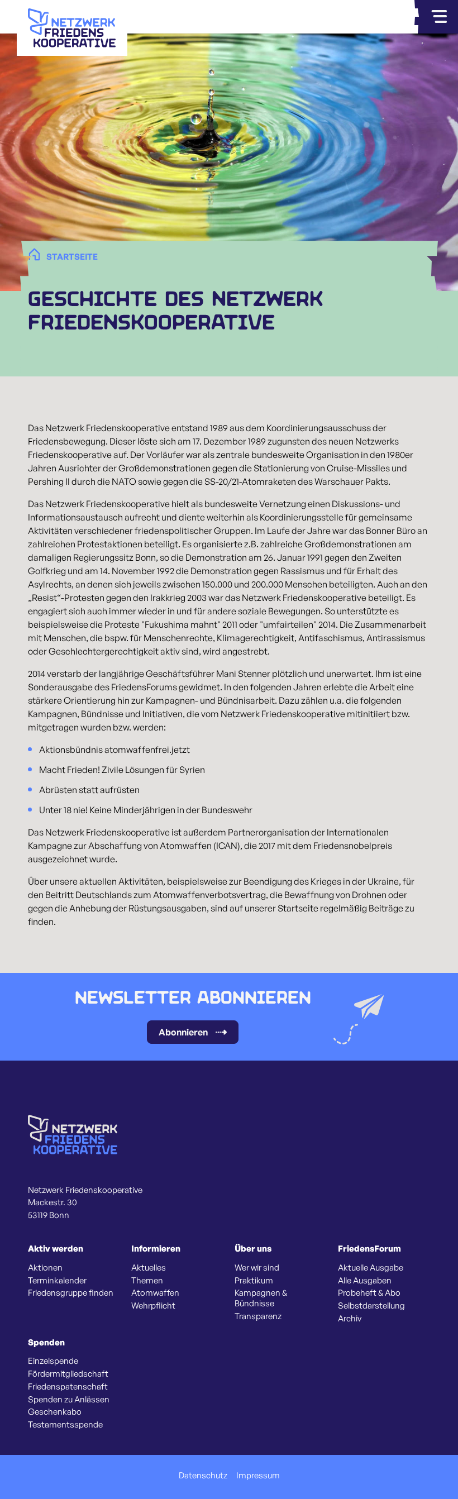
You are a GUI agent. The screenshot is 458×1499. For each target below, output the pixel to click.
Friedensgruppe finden (70, 1293)
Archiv (349, 1319)
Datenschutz (203, 1476)
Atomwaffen (155, 1293)
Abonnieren (183, 1032)
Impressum (258, 1476)
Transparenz (258, 1316)
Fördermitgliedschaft (68, 1374)
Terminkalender (57, 1281)
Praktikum (254, 1281)
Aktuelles (148, 1268)
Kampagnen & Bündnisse (261, 1298)
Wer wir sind (257, 1268)
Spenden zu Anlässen (68, 1400)
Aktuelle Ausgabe (370, 1268)
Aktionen (45, 1268)
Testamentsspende (65, 1425)
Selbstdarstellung (371, 1306)
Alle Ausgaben (365, 1281)
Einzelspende (53, 1361)
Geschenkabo (55, 1412)
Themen (147, 1281)
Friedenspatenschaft (68, 1387)
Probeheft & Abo (369, 1293)
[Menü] (439, 17)
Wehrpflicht (153, 1306)
